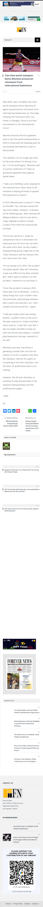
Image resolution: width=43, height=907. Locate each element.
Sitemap (27, 904)
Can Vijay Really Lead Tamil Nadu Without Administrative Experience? (27, 711)
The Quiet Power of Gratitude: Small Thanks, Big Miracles (26, 736)
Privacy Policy (18, 904)
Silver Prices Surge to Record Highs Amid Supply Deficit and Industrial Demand (25, 839)
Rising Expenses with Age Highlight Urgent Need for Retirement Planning (26, 723)
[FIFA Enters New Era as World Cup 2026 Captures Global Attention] (21, 504)
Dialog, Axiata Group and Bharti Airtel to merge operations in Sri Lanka (32, 426)
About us (9, 904)
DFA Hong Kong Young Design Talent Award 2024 (10, 423)
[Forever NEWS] (21, 29)
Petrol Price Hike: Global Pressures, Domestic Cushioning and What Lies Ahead (26, 748)
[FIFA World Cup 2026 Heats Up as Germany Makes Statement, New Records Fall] (21, 484)
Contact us (35, 904)
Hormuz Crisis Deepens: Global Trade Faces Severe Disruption (25, 760)
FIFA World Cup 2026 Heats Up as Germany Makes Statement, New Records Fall (21, 490)
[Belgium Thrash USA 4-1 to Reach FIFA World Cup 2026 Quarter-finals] (21, 465)
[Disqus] (21, 546)
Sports (38, 91)
